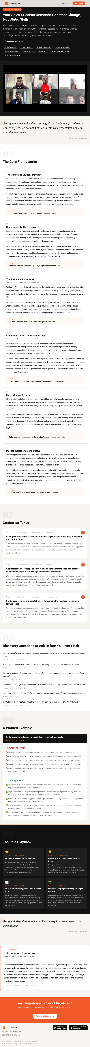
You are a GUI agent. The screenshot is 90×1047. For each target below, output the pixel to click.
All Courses (66, 3)
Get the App (79, 3)
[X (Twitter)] (19, 1035)
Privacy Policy (6, 1041)
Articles (5, 1031)
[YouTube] (3, 1035)
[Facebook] (15, 1035)
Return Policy (18, 1041)
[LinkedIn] (7, 1035)
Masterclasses (15, 1031)
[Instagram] (11, 1035)
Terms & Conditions (30, 1041)
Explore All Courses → (45, 1016)
